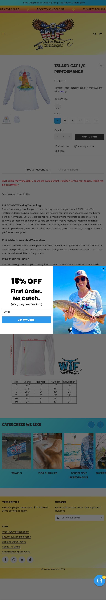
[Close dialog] (103, 268)
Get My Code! (26, 320)
